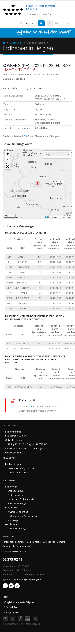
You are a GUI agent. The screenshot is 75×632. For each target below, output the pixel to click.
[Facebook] (20, 23)
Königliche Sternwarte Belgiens (19, 602)
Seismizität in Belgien (15, 435)
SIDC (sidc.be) (11, 607)
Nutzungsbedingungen (14, 541)
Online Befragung (13, 440)
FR (63, 23)
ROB (24, 136)
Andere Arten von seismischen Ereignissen (26, 448)
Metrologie (13, 520)
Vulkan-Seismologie (17, 528)
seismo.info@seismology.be (26, 579)
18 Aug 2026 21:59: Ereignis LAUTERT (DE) (28, 444)
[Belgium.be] (35, 618)
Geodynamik (11, 524)
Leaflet (45, 217)
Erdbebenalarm (15, 495)
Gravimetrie (11, 507)
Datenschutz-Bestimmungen (17, 546)
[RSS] (32, 23)
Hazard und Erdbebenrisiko (21, 499)
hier (32, 406)
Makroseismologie (17, 503)
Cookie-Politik (33, 541)
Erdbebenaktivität (16, 490)
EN (56, 23)
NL (69, 23)
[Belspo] (27, 618)
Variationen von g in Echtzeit (21, 468)
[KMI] (20, 618)
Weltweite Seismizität (15, 452)
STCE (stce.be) (11, 612)
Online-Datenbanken (18, 472)
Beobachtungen (13, 464)
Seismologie (16, 42)
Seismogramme (13, 431)
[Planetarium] (5, 618)
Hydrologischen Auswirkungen (23, 516)
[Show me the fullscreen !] (7, 166)
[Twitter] (26, 23)
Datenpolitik (49, 541)
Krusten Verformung (18, 511)
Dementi (61, 541)
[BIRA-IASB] (12, 618)
